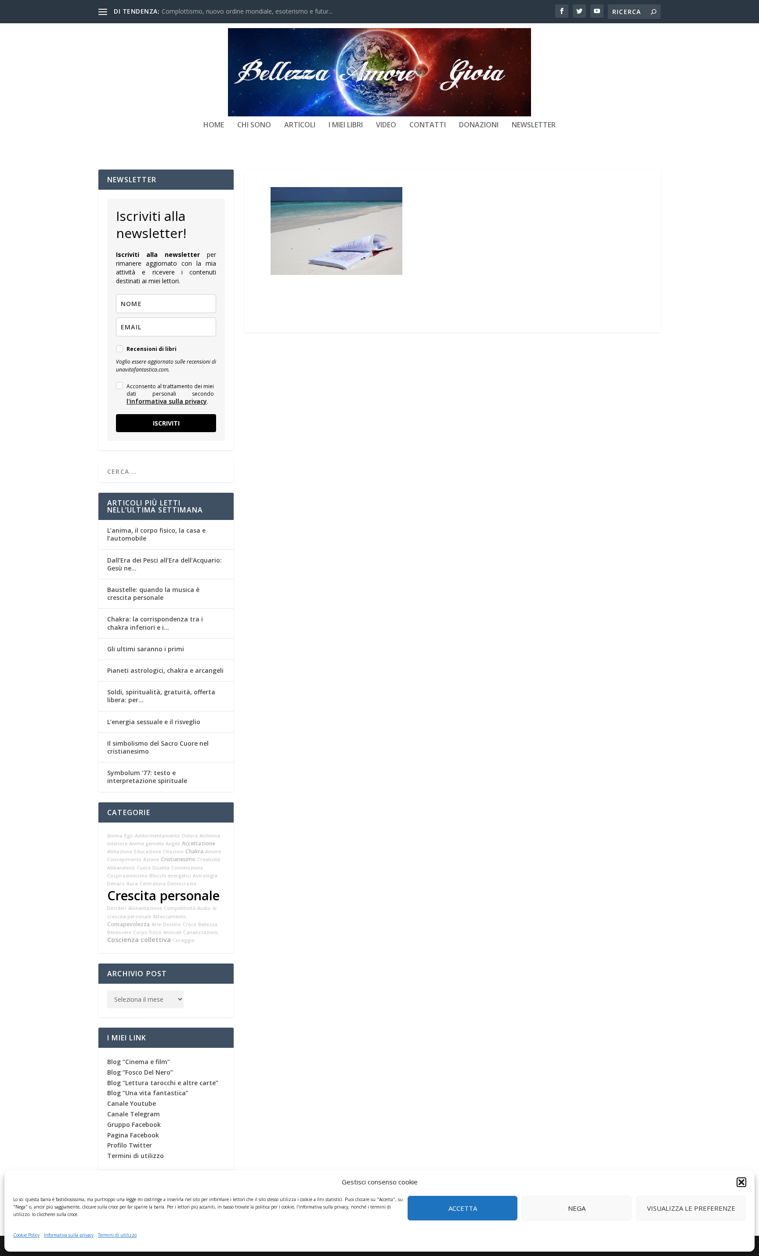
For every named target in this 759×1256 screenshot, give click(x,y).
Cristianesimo (178, 859)
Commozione (187, 868)
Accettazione (198, 843)
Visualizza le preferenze (691, 1208)
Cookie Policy (26, 1235)
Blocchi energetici (170, 876)
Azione (151, 859)
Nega (577, 1208)
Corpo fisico (147, 932)
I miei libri (346, 125)
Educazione (147, 851)
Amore (213, 851)
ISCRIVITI (166, 423)
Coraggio (184, 940)
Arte (156, 924)
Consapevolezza (128, 924)
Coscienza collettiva (139, 939)
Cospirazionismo (127, 876)
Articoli (299, 125)
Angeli (173, 844)
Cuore (144, 868)
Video (386, 125)
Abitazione (119, 851)
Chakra (194, 851)
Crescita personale (163, 895)
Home (213, 125)
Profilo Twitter (129, 1145)
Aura (132, 884)
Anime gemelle (146, 844)
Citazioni (173, 851)
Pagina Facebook (133, 1135)
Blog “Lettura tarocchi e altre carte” (162, 1083)
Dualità (161, 868)
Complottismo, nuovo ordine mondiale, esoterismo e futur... (247, 11)
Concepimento (124, 859)
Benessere (119, 932)
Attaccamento (169, 916)
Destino (172, 924)
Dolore (190, 836)
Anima (115, 836)
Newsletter (534, 125)
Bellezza (207, 924)
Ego (128, 836)
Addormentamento (157, 836)
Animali (172, 932)
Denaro (116, 884)
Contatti (427, 125)
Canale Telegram (133, 1114)
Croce (189, 924)
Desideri (116, 908)
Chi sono (254, 125)
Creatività (208, 859)
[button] (741, 1182)
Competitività (179, 908)
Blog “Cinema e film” (138, 1061)
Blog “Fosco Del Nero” (140, 1072)
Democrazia (181, 884)
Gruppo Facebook (134, 1124)
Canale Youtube (131, 1103)
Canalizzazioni (200, 932)
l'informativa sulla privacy (166, 401)
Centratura (153, 884)
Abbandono (121, 868)
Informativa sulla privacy (69, 1235)
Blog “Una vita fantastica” (147, 1093)
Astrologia (205, 876)
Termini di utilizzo (117, 1235)
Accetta (462, 1208)
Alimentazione (145, 908)
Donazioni (479, 125)
